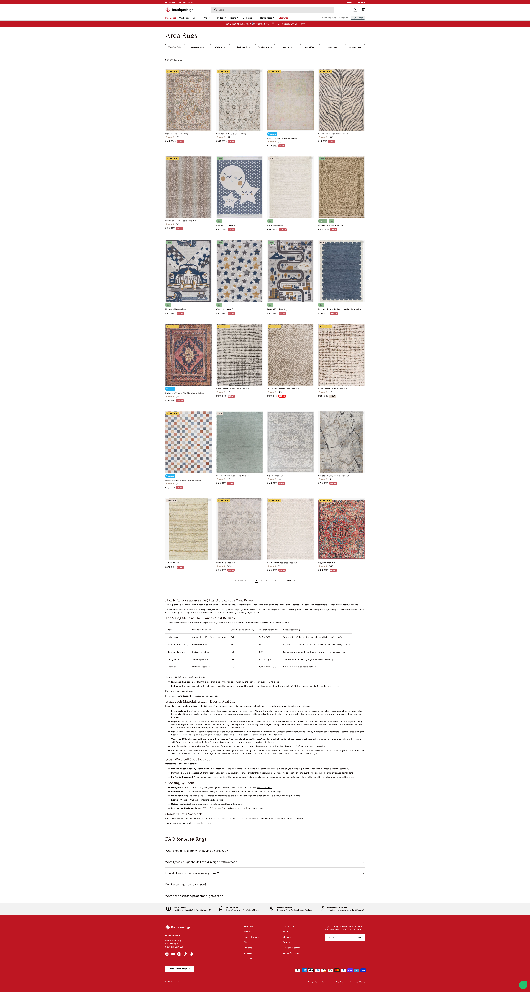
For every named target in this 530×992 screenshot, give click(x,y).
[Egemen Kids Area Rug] (239, 187)
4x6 (179, 823)
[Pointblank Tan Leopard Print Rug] (188, 187)
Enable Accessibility (292, 953)
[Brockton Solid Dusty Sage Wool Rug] (239, 442)
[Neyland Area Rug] (341, 529)
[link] (240, 580)
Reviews (247, 931)
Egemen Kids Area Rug (226, 225)
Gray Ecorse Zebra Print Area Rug (334, 134)
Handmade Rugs (328, 17)
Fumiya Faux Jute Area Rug (330, 225)
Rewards (248, 947)
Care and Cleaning (291, 947)
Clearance (283, 18)
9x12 (199, 823)
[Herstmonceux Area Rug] (188, 100)
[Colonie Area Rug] (290, 442)
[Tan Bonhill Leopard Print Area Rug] (290, 355)
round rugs (207, 823)
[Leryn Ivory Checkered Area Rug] (290, 529)
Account (350, 2)
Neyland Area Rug (326, 563)
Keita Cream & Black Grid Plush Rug (232, 388)
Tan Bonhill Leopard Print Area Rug (283, 388)
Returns (286, 942)
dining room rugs (292, 795)
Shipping (287, 937)
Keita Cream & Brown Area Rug (332, 388)
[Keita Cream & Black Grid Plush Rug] (239, 355)
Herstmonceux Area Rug (176, 134)
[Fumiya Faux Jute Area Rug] (341, 187)
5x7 (183, 823)
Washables (184, 18)
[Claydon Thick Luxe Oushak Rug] (239, 100)
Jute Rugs (332, 47)
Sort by (169, 60)
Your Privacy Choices (357, 982)
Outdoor (343, 17)
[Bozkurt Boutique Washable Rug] (290, 100)
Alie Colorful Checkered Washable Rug (183, 480)
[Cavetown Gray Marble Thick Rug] (341, 442)
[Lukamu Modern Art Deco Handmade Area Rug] (341, 271)
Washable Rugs (197, 47)
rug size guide (211, 696)
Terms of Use (326, 982)
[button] (363, 10)
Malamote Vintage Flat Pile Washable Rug (184, 393)
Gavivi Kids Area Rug (225, 309)
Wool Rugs (287, 47)
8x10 (193, 823)
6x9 (188, 823)
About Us (248, 926)
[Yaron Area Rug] (188, 529)
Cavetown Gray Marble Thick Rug (333, 476)
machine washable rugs (212, 800)
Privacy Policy (313, 982)
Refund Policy (340, 982)
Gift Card (248, 958)
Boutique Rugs (176, 982)
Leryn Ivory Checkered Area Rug (282, 563)
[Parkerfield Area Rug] (239, 529)
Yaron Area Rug (172, 563)
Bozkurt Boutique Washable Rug (282, 138)
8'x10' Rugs (220, 47)
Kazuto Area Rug (275, 225)
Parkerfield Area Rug (225, 563)
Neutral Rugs (310, 47)
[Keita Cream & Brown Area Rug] (341, 355)
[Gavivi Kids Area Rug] (239, 271)
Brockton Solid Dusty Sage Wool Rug (233, 476)
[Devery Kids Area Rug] (290, 271)
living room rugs (264, 787)
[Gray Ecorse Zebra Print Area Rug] (341, 100)
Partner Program (251, 937)
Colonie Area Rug (275, 476)
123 (275, 580)
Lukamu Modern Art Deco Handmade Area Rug (340, 309)
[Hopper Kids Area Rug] (188, 271)
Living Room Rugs (242, 47)
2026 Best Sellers (175, 47)
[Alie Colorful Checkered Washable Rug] (188, 442)
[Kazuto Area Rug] (290, 187)
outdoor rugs (235, 804)
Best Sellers (170, 18)
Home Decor (266, 18)
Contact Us (288, 926)
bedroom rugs (274, 791)
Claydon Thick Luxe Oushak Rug (231, 134)
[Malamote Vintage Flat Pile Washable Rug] (188, 355)
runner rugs (257, 808)
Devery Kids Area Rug (277, 309)
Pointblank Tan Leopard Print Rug (180, 221)
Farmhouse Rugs (265, 47)
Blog (246, 942)
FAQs (285, 931)
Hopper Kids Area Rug (175, 309)
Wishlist (361, 2)
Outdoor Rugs (355, 47)
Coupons (248, 953)
